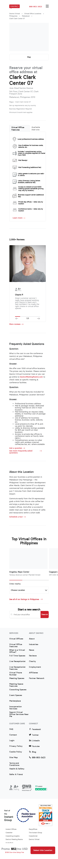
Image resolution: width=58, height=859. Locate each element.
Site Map (13, 757)
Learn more (17, 218)
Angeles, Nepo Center (19, 572)
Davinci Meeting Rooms (14, 839)
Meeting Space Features (16, 685)
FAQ (11, 729)
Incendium (9, 843)
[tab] (19, 128)
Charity (32, 661)
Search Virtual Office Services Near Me (19, 713)
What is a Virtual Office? (17, 651)
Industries (33, 644)
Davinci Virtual (14, 13)
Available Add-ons (36, 128)
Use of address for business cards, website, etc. (30, 146)
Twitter (35, 735)
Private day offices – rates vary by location (30, 203)
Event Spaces (15, 695)
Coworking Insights (13, 836)
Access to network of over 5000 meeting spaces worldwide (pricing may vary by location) (30, 189)
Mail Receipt (22, 160)
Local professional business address (31, 139)
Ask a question (15, 448)
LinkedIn (36, 740)
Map (29, 57)
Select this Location (42, 850)
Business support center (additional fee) (31, 196)
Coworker (9, 833)
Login (11, 740)
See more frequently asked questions (20, 452)
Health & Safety (16, 769)
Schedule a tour (16, 517)
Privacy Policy (16, 746)
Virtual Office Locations (32, 13)
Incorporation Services (15, 708)
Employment (35, 667)
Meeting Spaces (16, 678)
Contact (13, 735)
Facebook (36, 729)
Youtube (36, 746)
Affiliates (33, 673)
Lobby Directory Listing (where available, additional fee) (29, 181)
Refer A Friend (16, 774)
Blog (34, 752)
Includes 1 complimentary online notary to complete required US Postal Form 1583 (31, 153)
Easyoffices (33, 829)
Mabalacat (26, 16)
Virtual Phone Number (15, 674)
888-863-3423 (35, 7)
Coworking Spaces (17, 690)
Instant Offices (11, 829)
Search (44, 614)
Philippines (13, 16)
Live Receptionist (17, 661)
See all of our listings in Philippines (24, 599)
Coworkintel (33, 836)
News (31, 650)
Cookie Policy (15, 752)
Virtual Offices (16, 639)
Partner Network (36, 678)
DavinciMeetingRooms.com (31, 377)
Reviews (33, 656)
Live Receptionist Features (17, 668)
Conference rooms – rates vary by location (30, 210)
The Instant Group (35, 833)
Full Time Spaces (17, 656)
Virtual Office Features (17, 128)
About (32, 639)
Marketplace (15, 701)
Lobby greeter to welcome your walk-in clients (31, 174)
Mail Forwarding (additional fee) (29, 167)
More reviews (15, 324)
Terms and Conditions (14, 764)
